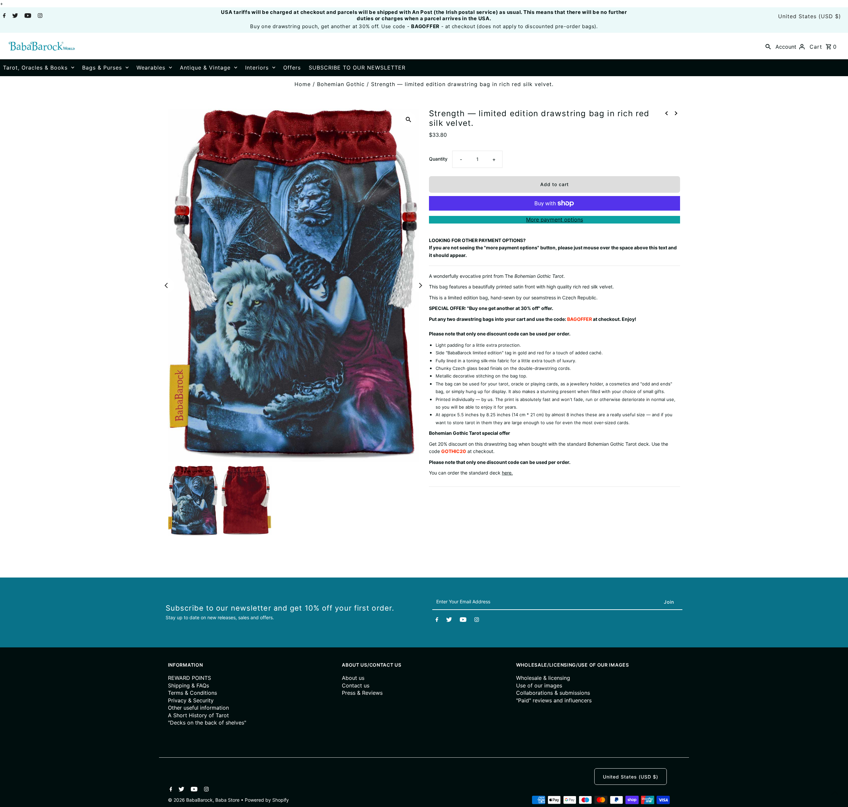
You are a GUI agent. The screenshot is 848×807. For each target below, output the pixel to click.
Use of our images (539, 685)
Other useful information (198, 707)
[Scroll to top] (834, 793)
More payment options (554, 219)
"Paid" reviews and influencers (554, 700)
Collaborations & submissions (553, 692)
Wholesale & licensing (543, 678)
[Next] (420, 285)
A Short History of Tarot (198, 715)
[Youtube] (27, 16)
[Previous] (167, 285)
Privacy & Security (191, 700)
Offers (292, 67)
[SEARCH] (768, 46)
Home (302, 84)
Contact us (355, 685)
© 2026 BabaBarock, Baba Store (204, 800)
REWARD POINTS (189, 678)
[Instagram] (39, 16)
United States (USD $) (809, 16)
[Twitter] (14, 16)
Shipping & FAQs (188, 685)
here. (507, 473)
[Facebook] (3, 16)
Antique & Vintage (205, 67)
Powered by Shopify (267, 800)
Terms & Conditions (192, 692)
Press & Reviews (362, 692)
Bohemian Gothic (341, 84)
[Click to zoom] (408, 119)
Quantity (438, 159)
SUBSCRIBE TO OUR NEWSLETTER (357, 67)
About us (353, 678)
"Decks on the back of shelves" (207, 722)
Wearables (150, 67)
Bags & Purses (102, 67)
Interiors (257, 67)
